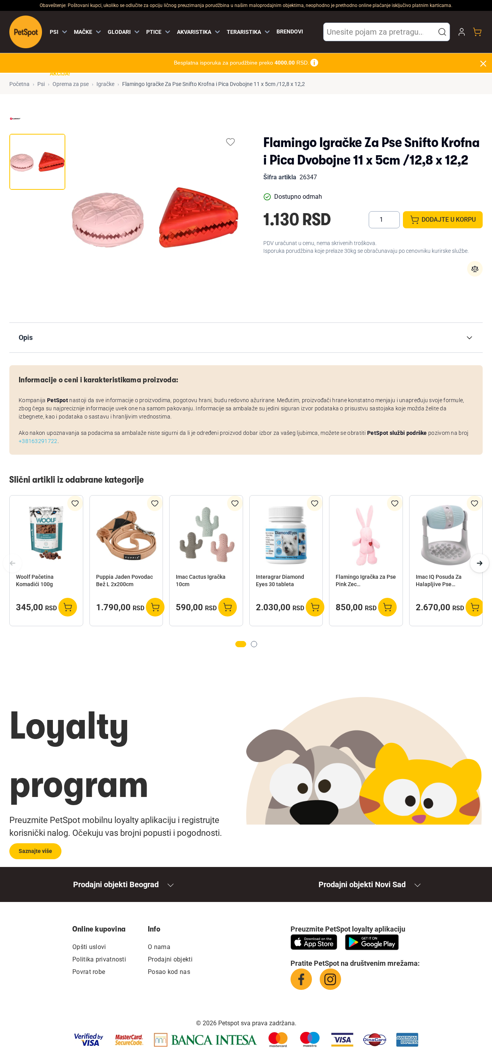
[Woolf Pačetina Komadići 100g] (46, 535)
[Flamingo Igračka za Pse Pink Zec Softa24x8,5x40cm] (366, 535)
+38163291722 (38, 441)
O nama (159, 947)
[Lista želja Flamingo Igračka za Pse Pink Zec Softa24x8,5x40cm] (395, 503)
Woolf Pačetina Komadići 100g (35, 580)
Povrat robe (88, 971)
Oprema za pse (71, 84)
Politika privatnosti (99, 959)
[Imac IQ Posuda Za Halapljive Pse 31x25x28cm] (446, 535)
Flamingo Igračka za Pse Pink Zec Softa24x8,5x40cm (366, 581)
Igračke (105, 84)
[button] (442, 32)
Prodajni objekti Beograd (116, 884)
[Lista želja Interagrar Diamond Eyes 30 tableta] (314, 503)
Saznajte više (35, 851)
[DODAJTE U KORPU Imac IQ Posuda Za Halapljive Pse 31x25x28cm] (475, 607)
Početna (19, 84)
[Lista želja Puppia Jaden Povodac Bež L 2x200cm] (155, 503)
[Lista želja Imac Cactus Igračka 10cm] (235, 503)
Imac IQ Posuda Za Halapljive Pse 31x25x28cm (439, 581)
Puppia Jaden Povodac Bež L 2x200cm (124, 580)
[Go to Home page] (25, 32)
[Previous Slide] (12, 563)
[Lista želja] (230, 142)
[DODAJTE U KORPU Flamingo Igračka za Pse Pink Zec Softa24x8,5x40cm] (387, 607)
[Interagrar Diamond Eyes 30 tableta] (286, 535)
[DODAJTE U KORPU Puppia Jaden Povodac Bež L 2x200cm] (155, 607)
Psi (41, 84)
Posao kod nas (169, 971)
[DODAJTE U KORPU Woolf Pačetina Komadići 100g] (67, 607)
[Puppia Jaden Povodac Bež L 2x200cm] (126, 535)
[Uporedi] (475, 269)
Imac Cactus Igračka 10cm (201, 580)
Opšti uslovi (89, 947)
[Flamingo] (15, 118)
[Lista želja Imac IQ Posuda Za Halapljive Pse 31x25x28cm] (474, 503)
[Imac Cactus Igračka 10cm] (206, 535)
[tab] (37, 162)
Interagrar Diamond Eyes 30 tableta (280, 580)
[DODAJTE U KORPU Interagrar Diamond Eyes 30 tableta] (315, 607)
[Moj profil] (462, 32)
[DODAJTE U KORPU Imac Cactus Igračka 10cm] (227, 607)
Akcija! (60, 73)
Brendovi (290, 31)
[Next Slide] (479, 563)
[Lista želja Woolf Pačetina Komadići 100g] (75, 503)
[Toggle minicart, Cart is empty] (477, 32)
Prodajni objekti (170, 959)
